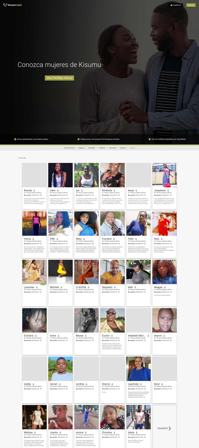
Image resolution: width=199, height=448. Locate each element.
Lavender (29, 287)
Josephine (160, 190)
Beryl (157, 384)
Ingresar (191, 5)
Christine (107, 432)
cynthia (80, 384)
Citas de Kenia (69, 148)
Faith (131, 238)
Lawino (54, 432)
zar (77, 190)
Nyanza (123, 148)
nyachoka (133, 384)
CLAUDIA (81, 287)
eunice (79, 432)
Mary (79, 238)
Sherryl (106, 384)
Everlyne (107, 238)
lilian (156, 238)
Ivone (53, 335)
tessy (131, 190)
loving (104, 392)
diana (131, 432)
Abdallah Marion (137, 335)
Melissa (28, 432)
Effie (52, 238)
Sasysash (107, 287)
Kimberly (107, 190)
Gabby (27, 384)
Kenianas (91, 148)
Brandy (28, 190)
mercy (27, 238)
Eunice (106, 335)
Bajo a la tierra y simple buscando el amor (135, 441)
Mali (130, 287)
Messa (79, 335)
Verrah (53, 384)
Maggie (158, 287)
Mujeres (81, 148)
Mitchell (54, 287)
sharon (158, 335)
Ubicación (112, 148)
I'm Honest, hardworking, (162, 295)
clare (52, 190)
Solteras (102, 148)
